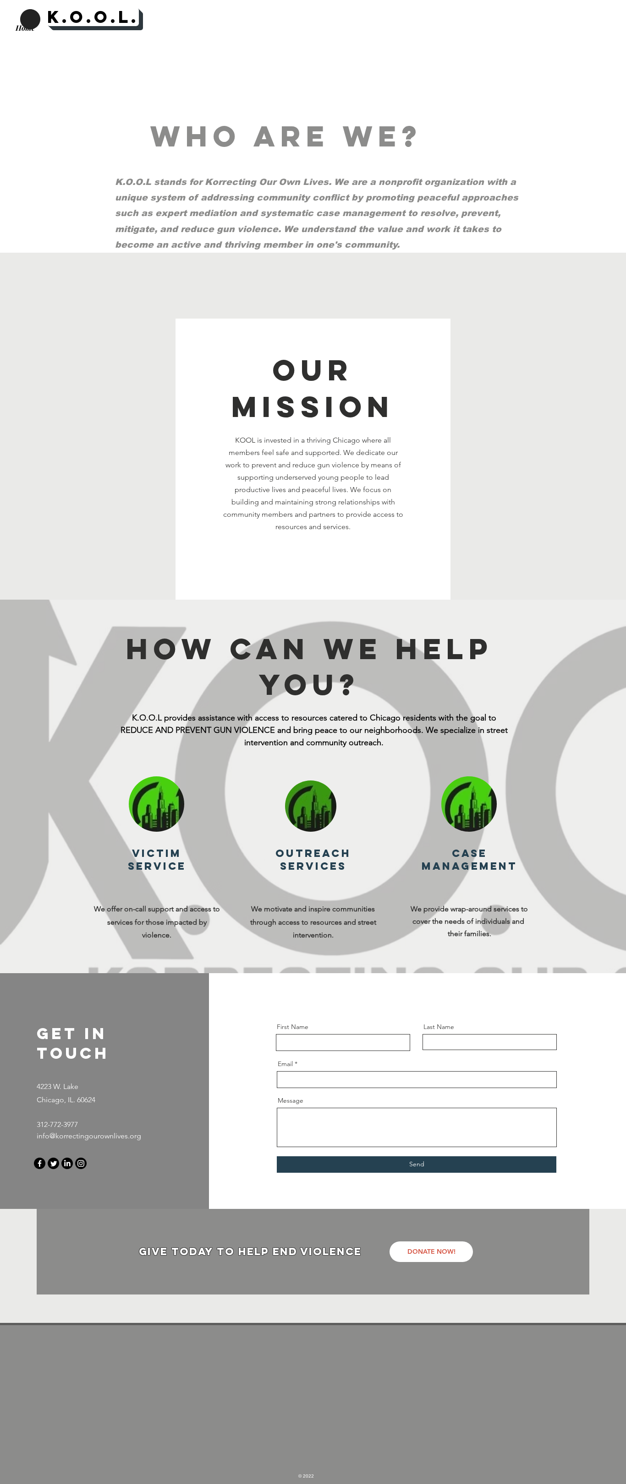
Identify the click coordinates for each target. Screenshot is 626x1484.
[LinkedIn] (67, 1163)
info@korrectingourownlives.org (89, 1136)
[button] (431, 1251)
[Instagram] (81, 1163)
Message (290, 1100)
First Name (292, 1027)
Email (285, 1064)
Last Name (438, 1027)
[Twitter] (53, 1163)
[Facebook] (39, 1163)
